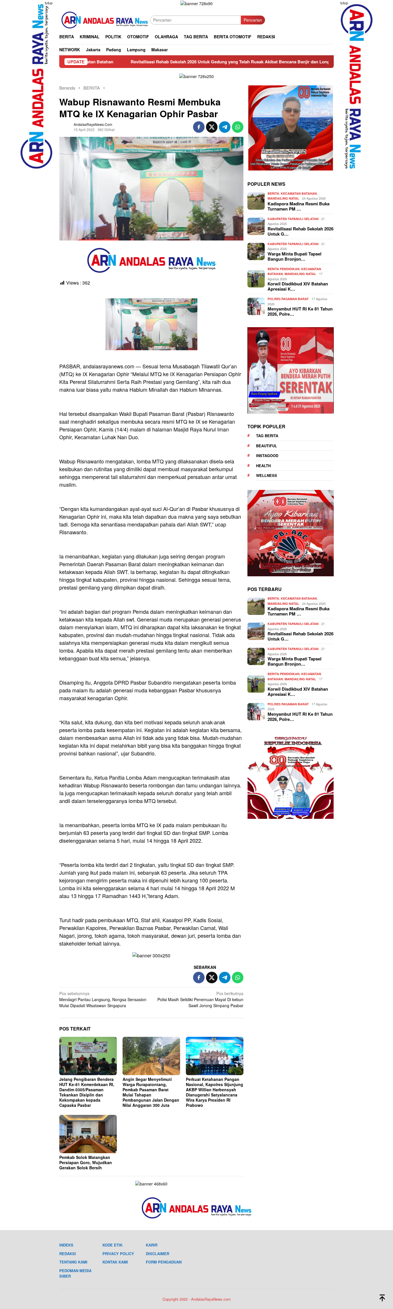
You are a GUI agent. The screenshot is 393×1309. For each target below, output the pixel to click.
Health (263, 465)
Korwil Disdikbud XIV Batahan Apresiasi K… (298, 286)
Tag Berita (267, 435)
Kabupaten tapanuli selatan (293, 219)
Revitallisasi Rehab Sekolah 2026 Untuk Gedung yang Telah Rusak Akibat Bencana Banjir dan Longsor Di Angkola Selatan (194, 61)
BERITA (273, 193)
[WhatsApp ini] (237, 127)
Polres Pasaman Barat (288, 299)
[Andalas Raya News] (104, 19)
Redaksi (67, 1253)
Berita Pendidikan (283, 269)
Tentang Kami (73, 1262)
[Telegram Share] (224, 127)
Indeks (66, 1245)
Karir (151, 1245)
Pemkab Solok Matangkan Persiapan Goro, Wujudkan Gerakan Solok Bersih (85, 1162)
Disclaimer (157, 1253)
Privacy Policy (118, 1253)
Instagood (267, 455)
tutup (49, 2)
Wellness (266, 475)
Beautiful (266, 445)
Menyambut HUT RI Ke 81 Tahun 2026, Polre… (300, 311)
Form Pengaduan (164, 1262)
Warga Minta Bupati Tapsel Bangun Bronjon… (294, 256)
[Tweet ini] (212, 127)
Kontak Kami (115, 1262)
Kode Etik (112, 1245)
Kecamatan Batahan (299, 193)
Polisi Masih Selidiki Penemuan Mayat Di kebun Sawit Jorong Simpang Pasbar (200, 999)
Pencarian (253, 20)
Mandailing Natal (283, 198)
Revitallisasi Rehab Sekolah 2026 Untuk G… (300, 231)
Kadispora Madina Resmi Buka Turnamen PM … (298, 206)
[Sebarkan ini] (199, 127)
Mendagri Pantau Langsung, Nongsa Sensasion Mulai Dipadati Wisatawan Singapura (102, 999)
